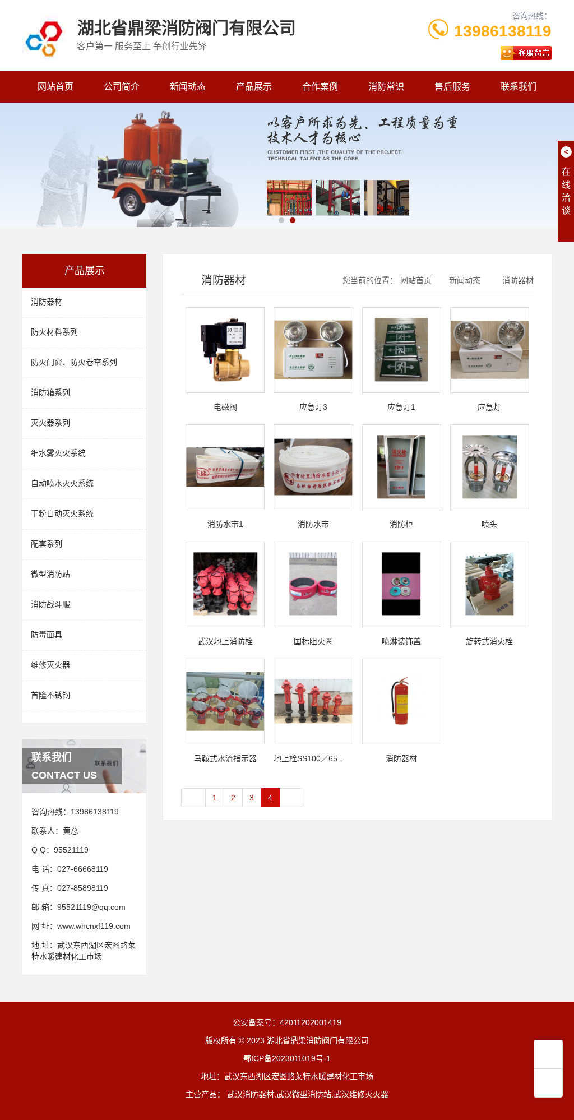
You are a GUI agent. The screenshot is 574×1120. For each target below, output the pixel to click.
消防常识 (386, 86)
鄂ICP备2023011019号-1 (287, 1058)
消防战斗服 (50, 604)
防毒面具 (46, 634)
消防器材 (46, 301)
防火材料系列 (54, 331)
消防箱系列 (50, 392)
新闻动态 (188, 86)
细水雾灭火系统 (58, 452)
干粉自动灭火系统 (62, 513)
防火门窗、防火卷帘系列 (74, 362)
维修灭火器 (50, 664)
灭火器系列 (50, 422)
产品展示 (254, 86)
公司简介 (122, 86)
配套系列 (46, 543)
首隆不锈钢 (50, 695)
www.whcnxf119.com (94, 926)
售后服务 (452, 86)
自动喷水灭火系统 (62, 483)
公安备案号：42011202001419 (287, 1022)
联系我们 (518, 86)
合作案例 (320, 86)
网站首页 (55, 86)
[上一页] (193, 797)
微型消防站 (50, 574)
